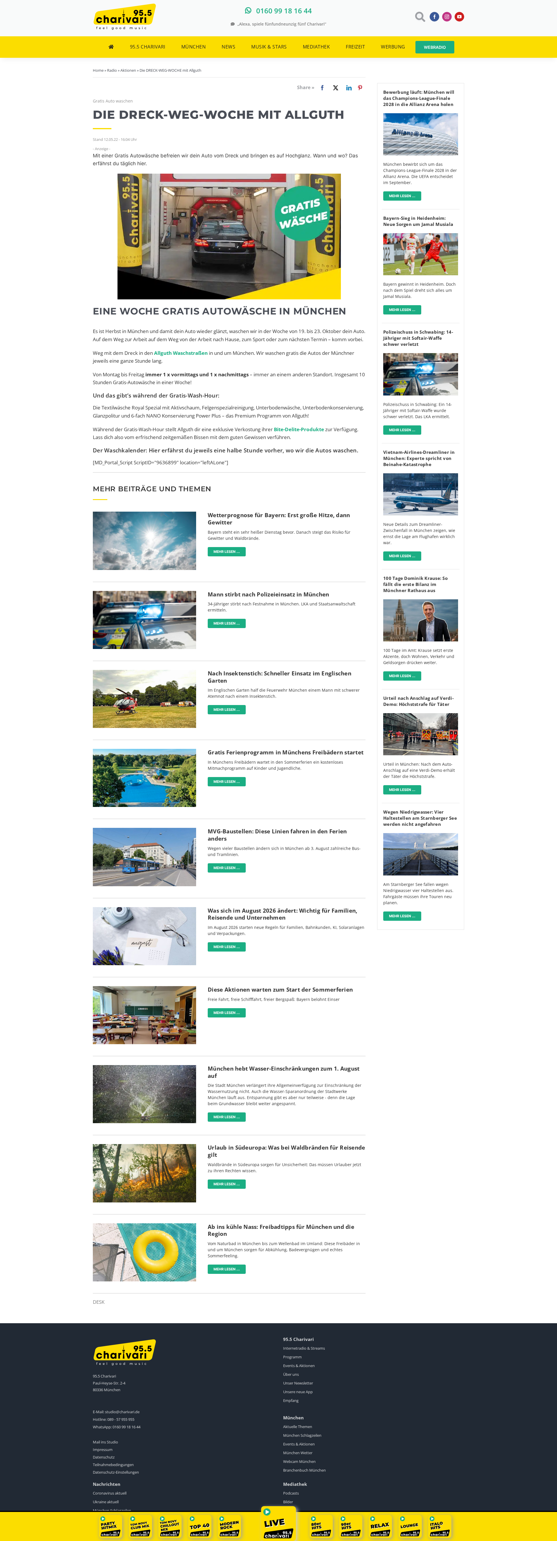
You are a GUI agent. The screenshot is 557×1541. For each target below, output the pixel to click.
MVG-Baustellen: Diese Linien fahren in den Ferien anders (277, 835)
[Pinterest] (360, 88)
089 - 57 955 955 (120, 1419)
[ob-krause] (420, 601)
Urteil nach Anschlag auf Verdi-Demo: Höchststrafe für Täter (418, 701)
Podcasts (291, 1493)
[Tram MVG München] (144, 830)
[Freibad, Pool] (144, 1225)
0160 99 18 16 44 (126, 1426)
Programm (292, 1357)
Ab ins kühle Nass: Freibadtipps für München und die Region (281, 1230)
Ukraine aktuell (106, 1501)
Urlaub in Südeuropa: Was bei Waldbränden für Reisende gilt (286, 1151)
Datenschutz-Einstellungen (116, 1472)
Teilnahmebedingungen (113, 1464)
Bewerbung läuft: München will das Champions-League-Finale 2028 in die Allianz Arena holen (418, 98)
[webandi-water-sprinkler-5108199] (144, 1067)
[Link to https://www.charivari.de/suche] (419, 16)
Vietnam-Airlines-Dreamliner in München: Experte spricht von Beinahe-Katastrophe (419, 458)
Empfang (291, 1400)
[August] (144, 909)
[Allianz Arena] (420, 115)
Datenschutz (104, 1457)
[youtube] (459, 16)
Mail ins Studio (105, 1442)
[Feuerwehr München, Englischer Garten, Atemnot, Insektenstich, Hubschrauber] (144, 672)
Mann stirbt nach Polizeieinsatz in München (268, 594)
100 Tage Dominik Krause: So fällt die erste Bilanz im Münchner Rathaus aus (415, 584)
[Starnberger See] (420, 835)
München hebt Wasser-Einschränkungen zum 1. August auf (283, 1072)
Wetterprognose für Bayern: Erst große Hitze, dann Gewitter (279, 518)
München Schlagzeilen (302, 1435)
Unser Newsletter (298, 1383)
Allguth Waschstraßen (181, 353)
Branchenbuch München (304, 1470)
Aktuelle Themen (297, 1426)
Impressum (103, 1449)
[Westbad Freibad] (144, 751)
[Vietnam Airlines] (420, 475)
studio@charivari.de (122, 1411)
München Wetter (297, 1452)
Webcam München (299, 1461)
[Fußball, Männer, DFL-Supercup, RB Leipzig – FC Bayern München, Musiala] (420, 235)
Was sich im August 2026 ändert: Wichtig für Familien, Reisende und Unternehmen (282, 914)
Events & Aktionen (299, 1365)
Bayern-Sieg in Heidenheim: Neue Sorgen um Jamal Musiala (418, 221)
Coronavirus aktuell (109, 1493)
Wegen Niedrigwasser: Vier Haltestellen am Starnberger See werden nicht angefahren (420, 818)
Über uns (291, 1374)
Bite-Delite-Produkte (299, 429)
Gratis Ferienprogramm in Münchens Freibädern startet (286, 752)
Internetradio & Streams (304, 1348)
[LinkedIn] (348, 88)
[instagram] (447, 16)
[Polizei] (144, 593)
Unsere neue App (298, 1391)
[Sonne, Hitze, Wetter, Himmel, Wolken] (144, 514)
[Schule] (144, 988)
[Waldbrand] (144, 1146)
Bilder (288, 1501)
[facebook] (434, 16)
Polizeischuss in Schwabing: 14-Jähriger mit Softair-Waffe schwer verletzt (418, 338)
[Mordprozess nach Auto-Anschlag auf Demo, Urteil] (420, 715)
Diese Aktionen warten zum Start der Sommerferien (280, 989)
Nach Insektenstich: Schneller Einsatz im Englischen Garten (279, 677)
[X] (334, 88)
